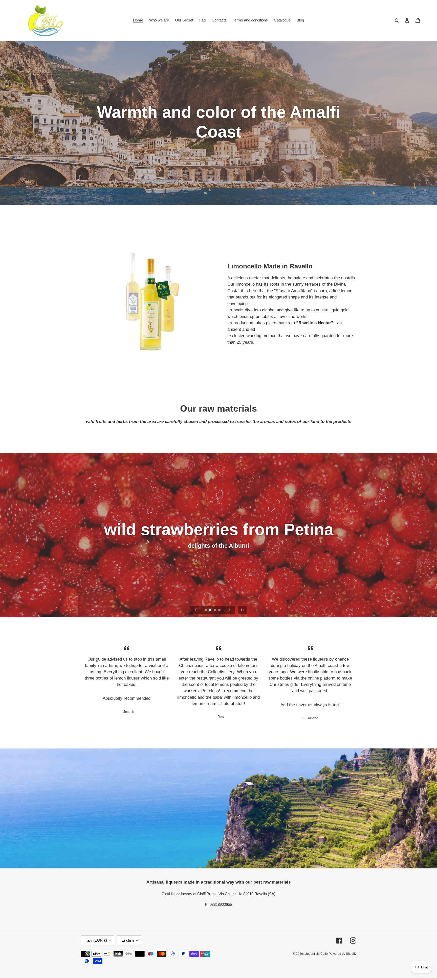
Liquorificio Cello (316, 954)
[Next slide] (229, 610)
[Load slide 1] (206, 610)
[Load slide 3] (215, 610)
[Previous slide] (196, 610)
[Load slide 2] (210, 610)
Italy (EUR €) (96, 940)
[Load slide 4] (219, 610)
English (128, 940)
